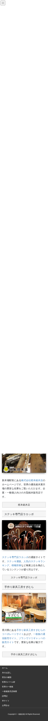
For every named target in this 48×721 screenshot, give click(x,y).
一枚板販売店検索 (9, 691)
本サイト (5, 701)
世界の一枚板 (7, 687)
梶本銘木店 (24, 504)
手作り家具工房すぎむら (24, 654)
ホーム (5, 668)
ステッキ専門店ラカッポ (15, 557)
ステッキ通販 (14, 561)
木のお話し (6, 673)
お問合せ (5, 705)
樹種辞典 (16, 565)
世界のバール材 (8, 682)
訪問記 (5, 696)
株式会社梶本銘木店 (32, 480)
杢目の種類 (6, 677)
